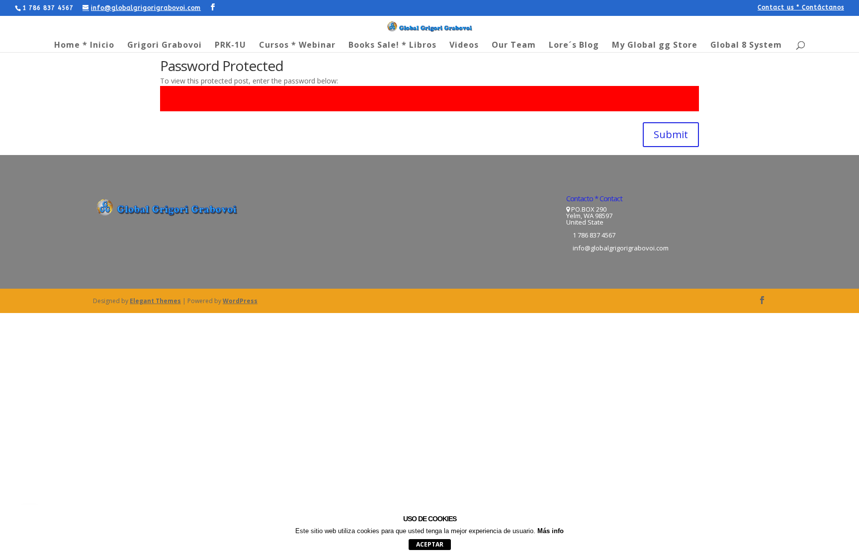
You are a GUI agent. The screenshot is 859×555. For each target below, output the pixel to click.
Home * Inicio (84, 45)
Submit (671, 134)
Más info (550, 531)
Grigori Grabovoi (164, 45)
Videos (464, 45)
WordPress (240, 301)
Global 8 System (746, 45)
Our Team (514, 45)
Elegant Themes (155, 301)
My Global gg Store (654, 45)
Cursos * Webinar (297, 45)
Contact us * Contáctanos (801, 7)
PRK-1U (230, 45)
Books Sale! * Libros (392, 45)
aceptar (429, 544)
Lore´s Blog (574, 45)
